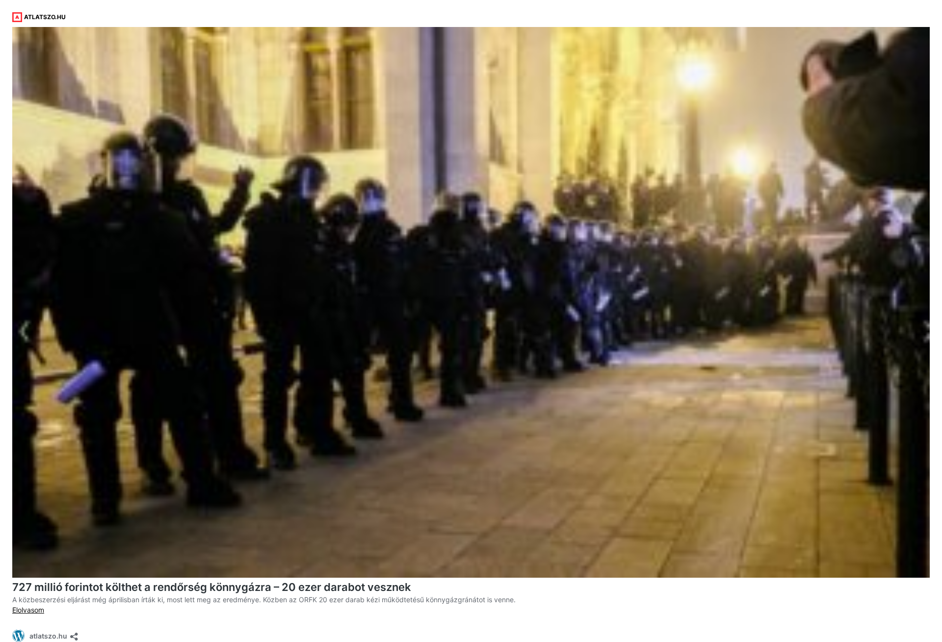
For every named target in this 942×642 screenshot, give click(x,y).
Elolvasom (28, 610)
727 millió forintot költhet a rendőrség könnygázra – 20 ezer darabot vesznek (211, 587)
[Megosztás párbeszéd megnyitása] (74, 633)
